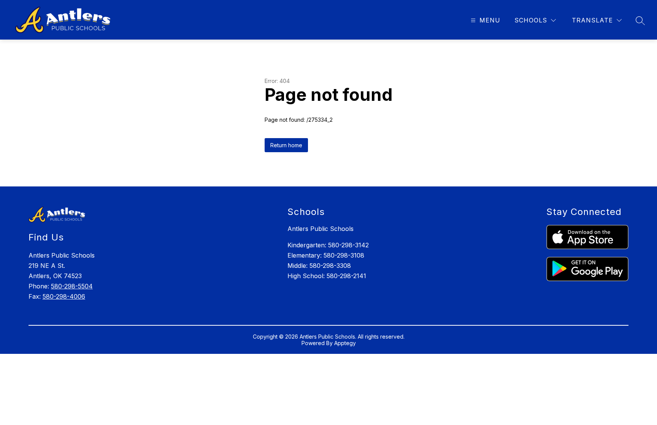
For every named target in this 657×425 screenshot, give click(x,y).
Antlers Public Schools (320, 228)
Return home (286, 145)
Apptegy (345, 343)
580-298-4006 (64, 296)
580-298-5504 (72, 286)
